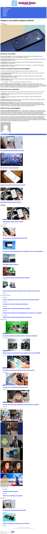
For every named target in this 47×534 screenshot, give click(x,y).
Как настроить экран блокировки (9, 167)
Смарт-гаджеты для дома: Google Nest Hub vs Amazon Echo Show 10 (21, 290)
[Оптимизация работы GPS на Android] (23, 194)
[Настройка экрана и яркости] (25, 258)
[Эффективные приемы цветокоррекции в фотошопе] (23, 467)
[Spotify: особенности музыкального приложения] (25, 517)
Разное (32, 528)
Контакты (5, 15)
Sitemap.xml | (28, 528)
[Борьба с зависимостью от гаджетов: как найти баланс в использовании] (23, 479)
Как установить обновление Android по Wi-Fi (15, 238)
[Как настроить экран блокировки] (23, 159)
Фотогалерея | (21, 528)
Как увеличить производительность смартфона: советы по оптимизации (23, 251)
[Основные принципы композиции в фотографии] (25, 271)
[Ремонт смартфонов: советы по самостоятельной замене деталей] (23, 416)
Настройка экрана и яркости (10, 264)
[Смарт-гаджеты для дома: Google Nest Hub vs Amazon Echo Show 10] (25, 284)
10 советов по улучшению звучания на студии (15, 387)
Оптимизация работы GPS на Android (10, 202)
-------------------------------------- (23, 527)
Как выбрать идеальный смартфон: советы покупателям (18, 370)
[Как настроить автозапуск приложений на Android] (23, 441)
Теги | (25, 528)
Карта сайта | (15, 528)
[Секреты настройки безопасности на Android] (23, 176)
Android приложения (7, 8)
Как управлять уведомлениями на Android (12, 150)
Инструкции (5, 10)
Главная (4, 7)
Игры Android (5, 9)
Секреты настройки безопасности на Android (12, 185)
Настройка (5, 12)
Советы (4, 13)
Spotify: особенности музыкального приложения (16, 523)
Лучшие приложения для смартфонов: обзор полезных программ (21, 404)
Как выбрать (5, 11)
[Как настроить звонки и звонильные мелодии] (23, 428)
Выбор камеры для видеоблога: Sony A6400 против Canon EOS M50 (21, 353)
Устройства (5, 14)
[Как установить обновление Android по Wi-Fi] (25, 232)
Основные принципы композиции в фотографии (16, 277)
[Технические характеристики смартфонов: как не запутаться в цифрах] (23, 454)
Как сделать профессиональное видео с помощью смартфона (20, 335)
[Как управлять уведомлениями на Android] (23, 142)
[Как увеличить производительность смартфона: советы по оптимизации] (25, 245)
